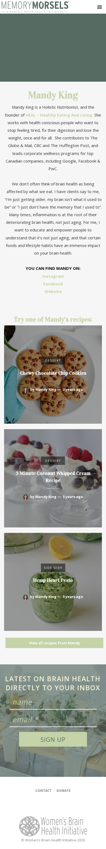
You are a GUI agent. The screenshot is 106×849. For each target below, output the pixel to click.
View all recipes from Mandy (54, 642)
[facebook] (42, 805)
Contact (43, 790)
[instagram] (52, 805)
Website (53, 291)
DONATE (64, 790)
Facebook (53, 283)
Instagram (53, 276)
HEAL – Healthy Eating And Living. (59, 115)
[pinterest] (63, 805)
